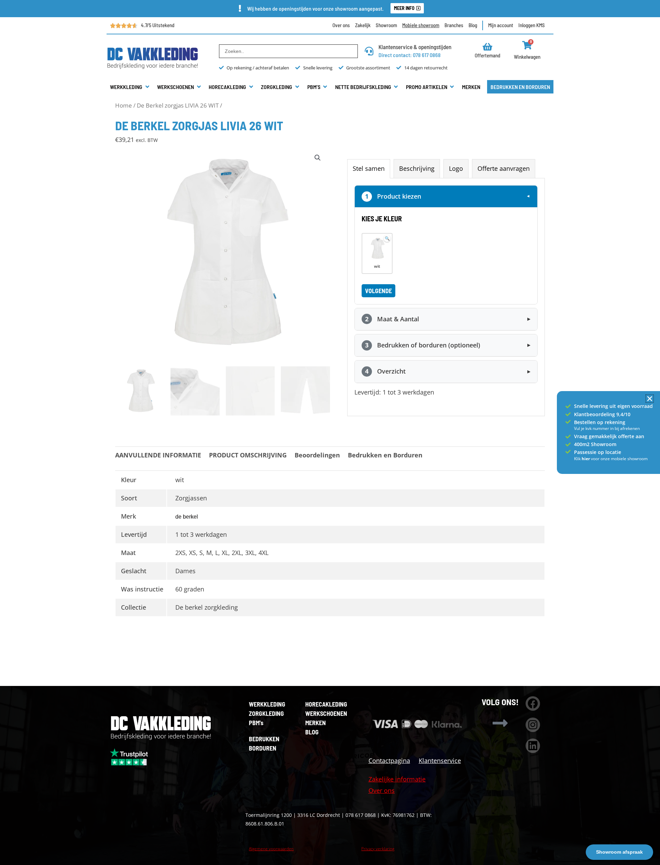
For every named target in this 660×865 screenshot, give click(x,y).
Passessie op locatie (597, 452)
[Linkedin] (533, 746)
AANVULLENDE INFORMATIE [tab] (158, 455)
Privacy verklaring (377, 849)
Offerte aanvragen (503, 168)
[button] (130, 87)
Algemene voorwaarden (271, 849)
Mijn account (500, 25)
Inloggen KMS (531, 25)
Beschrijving (416, 168)
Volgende (378, 291)
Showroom (386, 25)
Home (123, 105)
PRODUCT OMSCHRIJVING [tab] (248, 455)
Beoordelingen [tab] (317, 455)
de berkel (186, 517)
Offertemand (487, 55)
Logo (456, 168)
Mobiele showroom (420, 25)
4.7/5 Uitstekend (157, 25)
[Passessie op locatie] (568, 451)
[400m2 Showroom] (568, 444)
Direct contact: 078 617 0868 (409, 55)
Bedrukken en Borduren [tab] (385, 455)
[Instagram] (533, 725)
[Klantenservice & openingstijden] (369, 51)
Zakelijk (363, 25)
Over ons (341, 25)
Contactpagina (389, 760)
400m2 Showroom (595, 444)
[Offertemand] (487, 46)
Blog (473, 25)
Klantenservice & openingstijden (414, 46)
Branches (453, 25)
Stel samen (369, 168)
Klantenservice (440, 760)
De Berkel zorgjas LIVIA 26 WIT (178, 105)
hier (586, 459)
